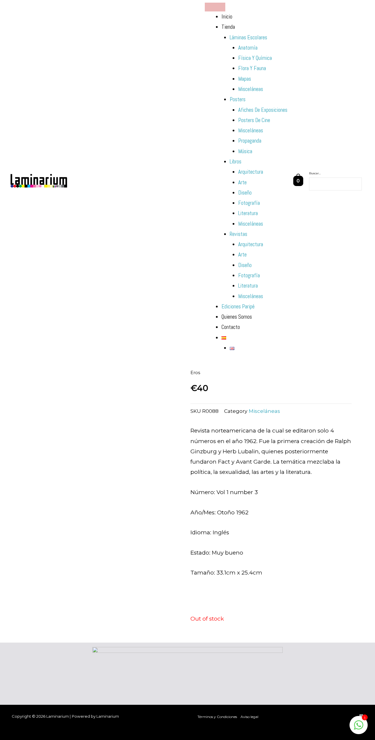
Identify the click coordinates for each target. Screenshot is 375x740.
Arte (242, 182)
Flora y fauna (252, 68)
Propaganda (249, 140)
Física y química (255, 58)
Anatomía (248, 47)
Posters (238, 99)
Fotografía (249, 203)
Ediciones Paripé (238, 306)
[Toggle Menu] (215, 7)
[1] (358, 727)
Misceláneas (250, 89)
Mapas (244, 78)
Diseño (245, 192)
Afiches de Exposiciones (262, 110)
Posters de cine (254, 120)
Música (245, 151)
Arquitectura (250, 171)
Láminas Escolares (248, 37)
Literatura (248, 213)
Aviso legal (249, 716)
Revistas (238, 234)
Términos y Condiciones (217, 716)
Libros (235, 161)
